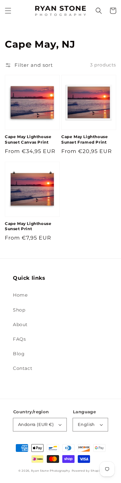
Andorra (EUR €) (36, 424)
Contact (22, 368)
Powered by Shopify (87, 470)
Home (20, 295)
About (20, 324)
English (86, 424)
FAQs (19, 339)
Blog (19, 354)
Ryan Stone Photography (50, 470)
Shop (19, 310)
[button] (8, 11)
